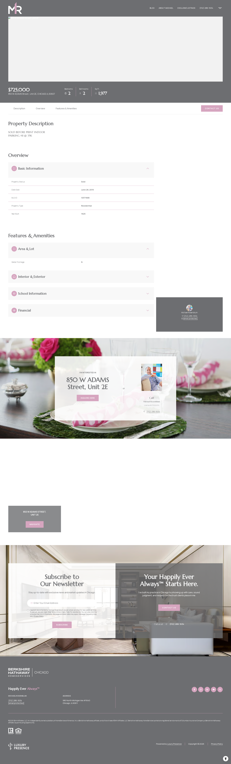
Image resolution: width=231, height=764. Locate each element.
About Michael (166, 8)
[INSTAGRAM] (200, 689)
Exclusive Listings (186, 8)
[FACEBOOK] (194, 689)
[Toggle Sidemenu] (220, 8)
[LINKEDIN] (207, 689)
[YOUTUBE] (213, 689)
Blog (152, 8)
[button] (212, 108)
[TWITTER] (220, 689)
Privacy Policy (38, 616)
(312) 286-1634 (206, 8)
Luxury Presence (174, 744)
